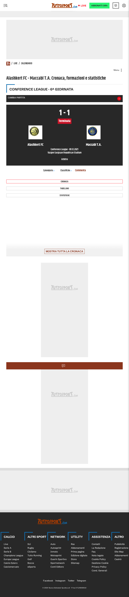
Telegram (81, 580)
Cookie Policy (99, 559)
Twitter (71, 580)
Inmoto (54, 551)
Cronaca (64, 181)
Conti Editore (57, 566)
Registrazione (121, 547)
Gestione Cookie (100, 563)
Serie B (7, 551)
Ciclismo (32, 551)
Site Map (119, 551)
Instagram (60, 580)
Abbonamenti (77, 547)
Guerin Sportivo (58, 559)
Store (74, 559)
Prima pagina (77, 551)
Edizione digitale (79, 555)
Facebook (48, 580)
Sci (29, 544)
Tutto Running (35, 555)
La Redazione (98, 547)
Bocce (31, 563)
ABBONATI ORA (99, 6)
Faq (93, 551)
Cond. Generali (99, 570)
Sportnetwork (57, 563)
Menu (117, 70)
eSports (32, 566)
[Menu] (5, 5)
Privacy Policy (99, 566)
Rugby (31, 547)
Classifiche (65, 171)
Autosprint (55, 547)
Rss (73, 544)
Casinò (118, 559)
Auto (52, 544)
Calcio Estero (10, 563)
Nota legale (98, 555)
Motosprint (56, 555)
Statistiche (65, 195)
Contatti (96, 544)
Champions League (13, 555)
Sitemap (75, 563)
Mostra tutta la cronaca (64, 251)
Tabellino (64, 188)
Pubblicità (120, 544)
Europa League (11, 559)
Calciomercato (11, 566)
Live (83, 5)
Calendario (26, 63)
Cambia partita (16, 97)
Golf (30, 559)
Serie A (7, 547)
